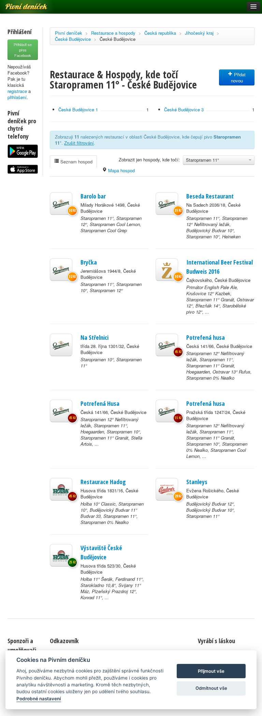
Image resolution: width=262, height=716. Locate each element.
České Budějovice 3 (184, 109)
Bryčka (89, 262)
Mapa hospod (121, 170)
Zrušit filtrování (79, 143)
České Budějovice (73, 39)
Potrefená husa (205, 337)
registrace (17, 91)
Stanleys (196, 482)
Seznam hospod (75, 161)
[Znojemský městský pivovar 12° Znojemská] (167, 269)
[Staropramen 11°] (61, 203)
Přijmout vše (211, 671)
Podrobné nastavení (38, 698)
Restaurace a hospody (113, 33)
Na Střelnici (94, 337)
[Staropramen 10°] (61, 345)
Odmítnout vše (211, 688)
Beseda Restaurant (210, 196)
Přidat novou (238, 77)
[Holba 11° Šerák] (61, 555)
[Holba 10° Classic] (61, 489)
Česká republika (160, 33)
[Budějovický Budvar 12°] (167, 489)
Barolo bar (93, 196)
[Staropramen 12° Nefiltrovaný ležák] (167, 345)
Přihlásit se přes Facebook (23, 50)
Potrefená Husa (100, 403)
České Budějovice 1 (78, 109)
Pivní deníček (68, 33)
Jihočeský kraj (199, 33)
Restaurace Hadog (103, 482)
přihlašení (17, 97)
